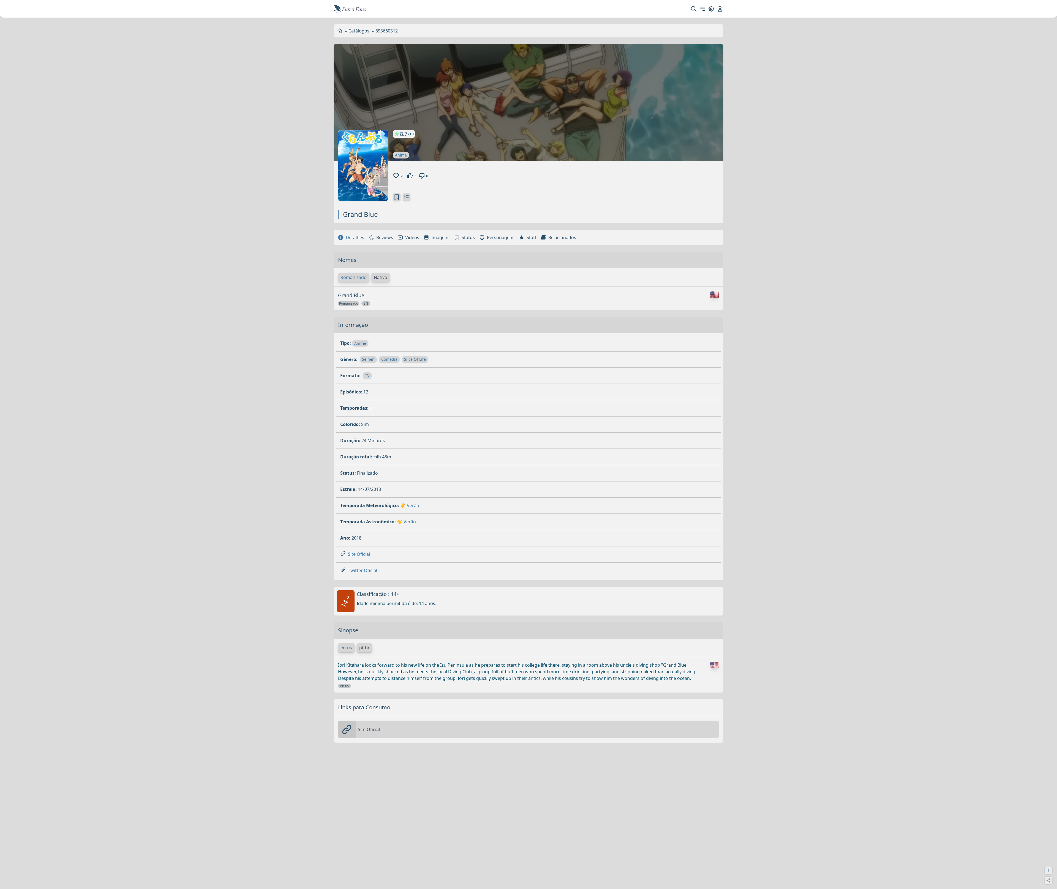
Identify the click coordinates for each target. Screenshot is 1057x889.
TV (367, 375)
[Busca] (693, 9)
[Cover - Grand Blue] (363, 165)
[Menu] (702, 9)
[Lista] (406, 197)
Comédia (389, 359)
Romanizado (353, 277)
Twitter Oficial (362, 570)
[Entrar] (720, 8)
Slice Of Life (415, 359)
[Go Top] (1048, 870)
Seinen (368, 359)
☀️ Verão (409, 505)
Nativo (380, 277)
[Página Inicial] (339, 31)
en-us (346, 648)
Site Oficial (359, 554)
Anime (401, 155)
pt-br (364, 648)
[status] (397, 197)
